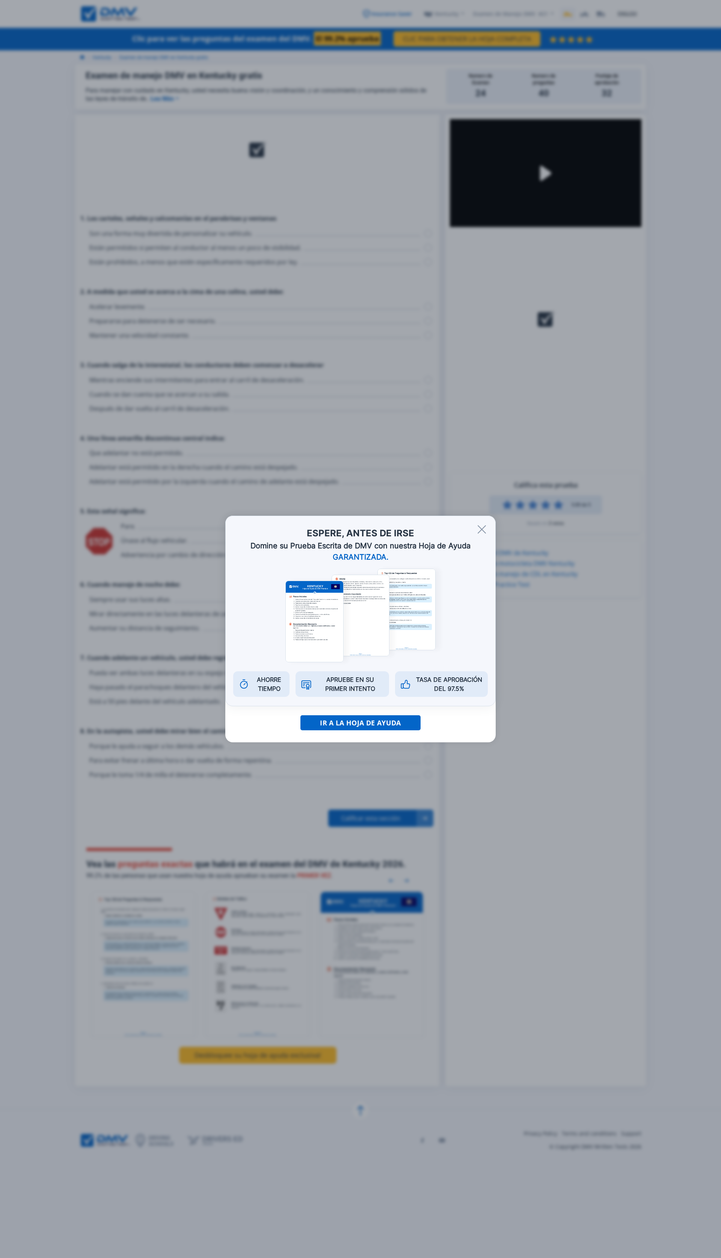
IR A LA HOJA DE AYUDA (360, 722)
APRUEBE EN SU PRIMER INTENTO (350, 684)
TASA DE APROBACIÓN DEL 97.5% (449, 684)
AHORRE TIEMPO (269, 684)
